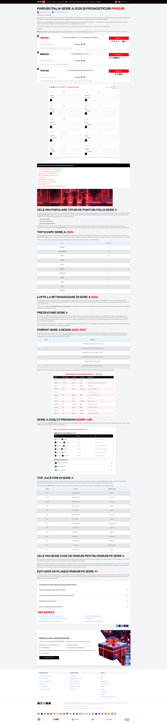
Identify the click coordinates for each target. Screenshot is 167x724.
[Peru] (102, 714)
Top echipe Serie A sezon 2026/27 (47, 173)
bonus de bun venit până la (80, 70)
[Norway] (99, 714)
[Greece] (70, 714)
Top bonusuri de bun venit (75, 686)
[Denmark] (64, 714)
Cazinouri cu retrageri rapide (44, 681)
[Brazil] (54, 714)
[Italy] (86, 714)
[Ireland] (83, 714)
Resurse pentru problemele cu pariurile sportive (50, 621)
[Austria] (45, 714)
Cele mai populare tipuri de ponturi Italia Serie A (50, 171)
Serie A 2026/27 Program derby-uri (47, 182)
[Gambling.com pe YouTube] (41, 707)
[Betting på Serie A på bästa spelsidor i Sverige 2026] (112, 714)
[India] (80, 714)
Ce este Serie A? (42, 177)
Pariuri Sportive (46, 5)
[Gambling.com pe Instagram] (47, 707)
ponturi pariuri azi (94, 215)
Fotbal (52, 5)
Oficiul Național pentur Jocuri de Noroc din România (51, 616)
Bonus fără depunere (43, 686)
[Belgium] (48, 714)
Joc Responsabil (89, 618)
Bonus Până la (80, 54)
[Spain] (109, 714)
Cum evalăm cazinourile (105, 683)
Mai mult (92, 32)
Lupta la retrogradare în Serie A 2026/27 (48, 175)
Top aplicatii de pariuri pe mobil (76, 678)
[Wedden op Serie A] (93, 714)
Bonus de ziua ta (42, 683)
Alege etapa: (108, 87)
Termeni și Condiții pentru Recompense (108, 696)
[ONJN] (39, 719)
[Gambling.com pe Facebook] (44, 707)
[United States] (115, 714)
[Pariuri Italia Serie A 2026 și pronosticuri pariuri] (106, 714)
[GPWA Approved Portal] (127, 719)
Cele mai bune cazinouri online (45, 676)
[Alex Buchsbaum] (53, 12)
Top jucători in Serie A (43, 184)
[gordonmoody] (56, 719)
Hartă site (102, 694)
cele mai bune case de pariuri (120, 563)
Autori (102, 678)
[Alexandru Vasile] (38, 12)
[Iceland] (74, 714)
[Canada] (58, 714)
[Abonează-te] (116, 2)
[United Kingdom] (38, 714)
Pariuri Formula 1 (73, 689)
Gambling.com (39, 5)
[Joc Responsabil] (75, 719)
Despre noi (103, 676)
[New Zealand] (96, 714)
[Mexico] (90, 714)
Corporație (103, 689)
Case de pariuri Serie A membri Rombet (94, 621)
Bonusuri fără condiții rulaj (75, 683)
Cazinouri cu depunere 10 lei (44, 689)
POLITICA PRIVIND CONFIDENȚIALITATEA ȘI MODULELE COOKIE (88, 708)
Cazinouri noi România (43, 678)
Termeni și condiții (67, 708)
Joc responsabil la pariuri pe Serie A (93, 616)
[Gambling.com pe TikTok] (50, 707)
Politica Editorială (104, 681)
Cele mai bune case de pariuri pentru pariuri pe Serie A (51, 186)
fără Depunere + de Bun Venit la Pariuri (80, 37)
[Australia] (42, 714)
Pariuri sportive (73, 676)
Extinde (39, 28)
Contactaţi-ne (103, 686)
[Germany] (67, 714)
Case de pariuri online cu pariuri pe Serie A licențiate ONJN (52, 618)
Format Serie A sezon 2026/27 (46, 179)
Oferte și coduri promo (74, 681)
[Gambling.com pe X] (39, 707)
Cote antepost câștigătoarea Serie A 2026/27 (50, 169)
